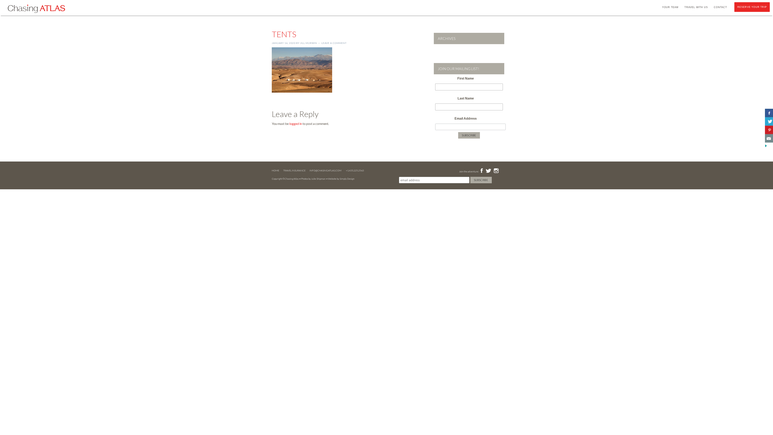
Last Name (466, 98)
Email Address (466, 118)
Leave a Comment (334, 43)
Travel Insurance (294, 170)
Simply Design (347, 178)
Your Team (670, 7)
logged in (295, 123)
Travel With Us (696, 7)
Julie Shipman (318, 178)
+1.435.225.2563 (355, 170)
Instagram (496, 171)
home (275, 170)
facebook (481, 171)
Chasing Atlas (36, 8)
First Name (465, 78)
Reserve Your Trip (752, 7)
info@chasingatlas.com (326, 170)
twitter (488, 171)
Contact (720, 7)
